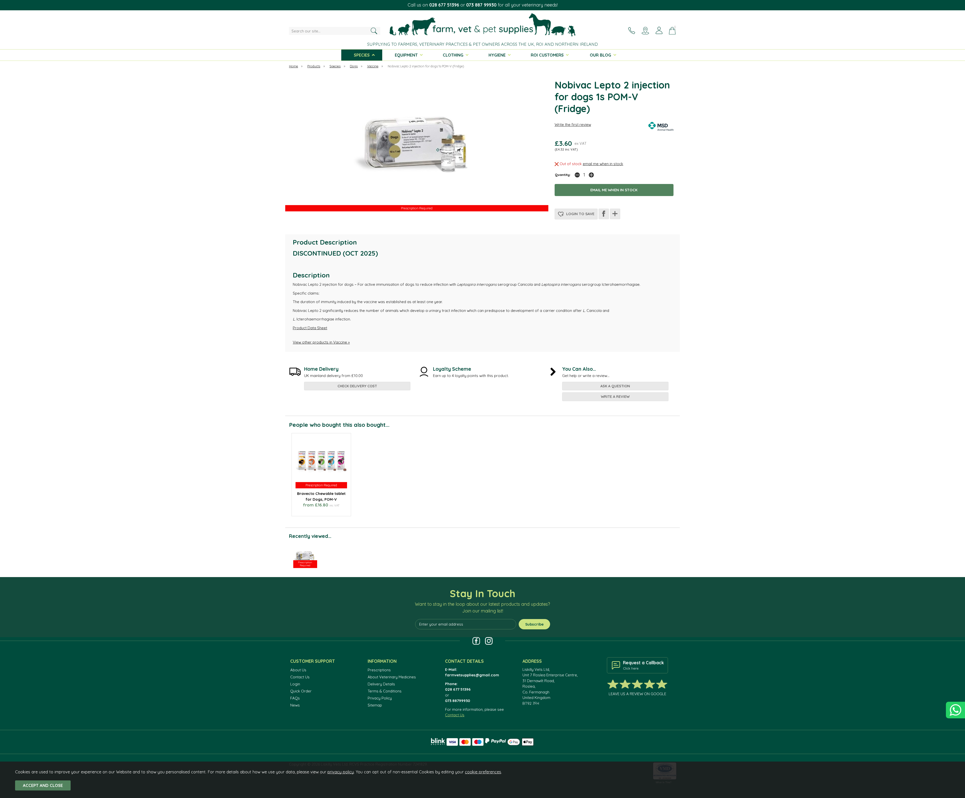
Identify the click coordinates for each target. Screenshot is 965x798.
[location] (645, 30)
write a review (615, 396)
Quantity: (563, 174)
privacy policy (340, 771)
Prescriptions (379, 670)
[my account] (658, 30)
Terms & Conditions (385, 691)
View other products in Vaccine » (321, 342)
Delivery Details (381, 684)
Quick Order (301, 691)
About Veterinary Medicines (392, 677)
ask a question (615, 386)
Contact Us (300, 677)
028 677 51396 (444, 5)
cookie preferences (483, 771)
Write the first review (573, 124)
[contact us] (631, 30)
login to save (579, 213)
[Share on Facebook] (604, 214)
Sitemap (375, 705)
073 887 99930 (481, 5)
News (295, 705)
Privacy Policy (380, 698)
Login (295, 684)
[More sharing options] (615, 214)
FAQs (295, 698)
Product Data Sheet (310, 327)
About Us (298, 670)
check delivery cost (357, 386)
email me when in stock (603, 163)
